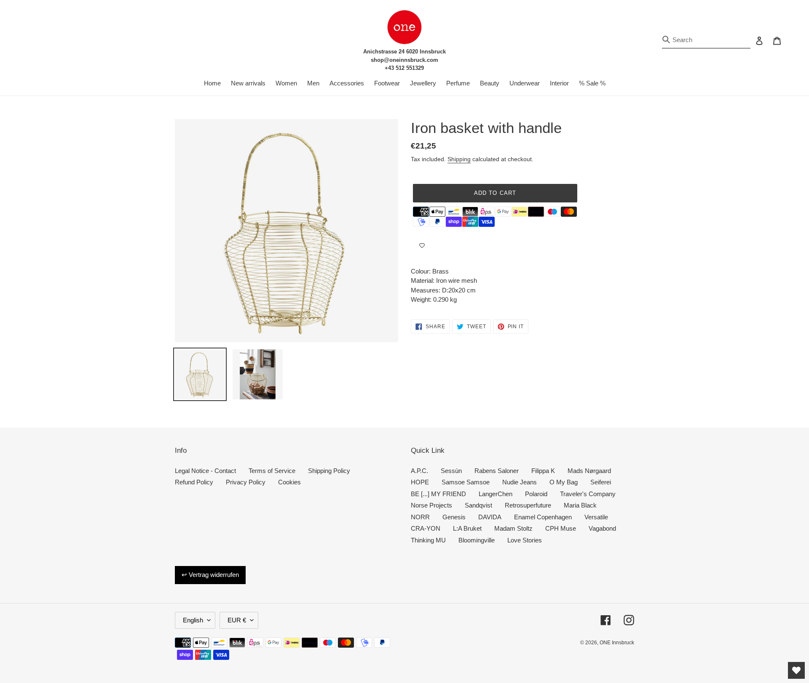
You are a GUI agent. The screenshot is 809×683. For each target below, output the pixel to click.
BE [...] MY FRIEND (438, 493)
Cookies (289, 482)
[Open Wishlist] (796, 670)
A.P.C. (419, 470)
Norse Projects (431, 505)
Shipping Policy (329, 470)
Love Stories (524, 540)
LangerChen (495, 493)
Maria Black (580, 505)
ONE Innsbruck (617, 643)
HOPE (420, 482)
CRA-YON (425, 528)
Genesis (454, 517)
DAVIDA (489, 517)
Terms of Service (272, 470)
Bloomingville (476, 540)
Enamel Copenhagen (543, 517)
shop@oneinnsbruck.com (404, 60)
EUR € (237, 620)
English (193, 620)
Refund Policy (194, 482)
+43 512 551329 (404, 68)
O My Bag (563, 482)
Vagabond (602, 528)
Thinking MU (428, 540)
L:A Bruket (467, 528)
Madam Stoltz (513, 528)
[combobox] (706, 40)
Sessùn (451, 470)
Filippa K (543, 470)
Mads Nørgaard (589, 470)
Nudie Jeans (519, 482)
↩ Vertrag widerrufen (210, 574)
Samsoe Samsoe (466, 482)
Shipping (459, 159)
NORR (420, 517)
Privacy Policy (245, 482)
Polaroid (536, 493)
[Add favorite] (422, 245)
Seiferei (600, 482)
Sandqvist (478, 505)
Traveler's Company (588, 493)
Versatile (596, 517)
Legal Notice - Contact (205, 470)
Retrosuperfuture (528, 505)
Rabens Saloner (496, 470)
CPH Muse (560, 528)
